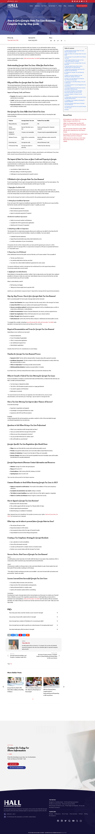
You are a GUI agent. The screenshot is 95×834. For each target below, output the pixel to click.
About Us (58, 814)
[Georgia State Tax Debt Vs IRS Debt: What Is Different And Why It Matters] (15, 678)
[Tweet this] (58, 40)
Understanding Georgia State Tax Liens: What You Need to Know (74, 51)
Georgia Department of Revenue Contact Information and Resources (74, 88)
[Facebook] (72, 1)
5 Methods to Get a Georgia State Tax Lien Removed (75, 64)
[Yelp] (84, 1)
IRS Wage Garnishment (72, 805)
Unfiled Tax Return (55, 807)
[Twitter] (77, 1)
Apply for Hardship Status (56, 802)
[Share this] (54, 40)
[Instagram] (86, 1)
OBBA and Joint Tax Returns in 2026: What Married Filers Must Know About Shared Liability (74, 139)
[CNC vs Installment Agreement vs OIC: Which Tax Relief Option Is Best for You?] (33, 678)
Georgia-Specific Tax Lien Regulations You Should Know (75, 85)
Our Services (74, 814)
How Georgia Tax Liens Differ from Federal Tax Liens (75, 57)
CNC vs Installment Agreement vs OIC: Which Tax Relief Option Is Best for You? (33, 690)
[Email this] (51, 40)
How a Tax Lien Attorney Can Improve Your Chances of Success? (74, 79)
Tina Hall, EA (26, 643)
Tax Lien (82, 805)
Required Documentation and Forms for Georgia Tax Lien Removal (74, 70)
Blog (86, 814)
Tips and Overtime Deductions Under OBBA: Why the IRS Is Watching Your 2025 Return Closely (74, 130)
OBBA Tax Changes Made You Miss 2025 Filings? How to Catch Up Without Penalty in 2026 (74, 125)
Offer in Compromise (55, 803)
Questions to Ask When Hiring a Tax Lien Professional (74, 82)
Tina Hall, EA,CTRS (12, 40)
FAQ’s (81, 814)
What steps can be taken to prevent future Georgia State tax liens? (75, 98)
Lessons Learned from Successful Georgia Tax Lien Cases (75, 107)
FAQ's (67, 109)
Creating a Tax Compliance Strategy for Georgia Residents (74, 101)
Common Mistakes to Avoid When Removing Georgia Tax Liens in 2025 (73, 91)
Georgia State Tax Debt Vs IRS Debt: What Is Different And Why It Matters (15, 690)
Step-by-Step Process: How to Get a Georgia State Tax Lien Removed (73, 67)
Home (51, 814)
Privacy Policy (64, 832)
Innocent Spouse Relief (69, 803)
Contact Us (53, 815)
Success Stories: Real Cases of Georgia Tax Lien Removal (74, 104)
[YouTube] (82, 1)
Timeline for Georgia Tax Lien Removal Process (74, 73)
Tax (11, 663)
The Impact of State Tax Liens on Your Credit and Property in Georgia (74, 60)
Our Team (65, 814)
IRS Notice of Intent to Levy (57, 805)
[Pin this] (20, 635)
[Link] (12, 6)
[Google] (79, 1)
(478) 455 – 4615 (11, 814)
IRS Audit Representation (71, 802)
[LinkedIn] (75, 1)
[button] (33, 699)
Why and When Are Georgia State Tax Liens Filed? (75, 54)
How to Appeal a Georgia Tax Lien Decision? (73, 95)
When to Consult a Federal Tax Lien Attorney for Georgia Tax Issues (73, 76)
